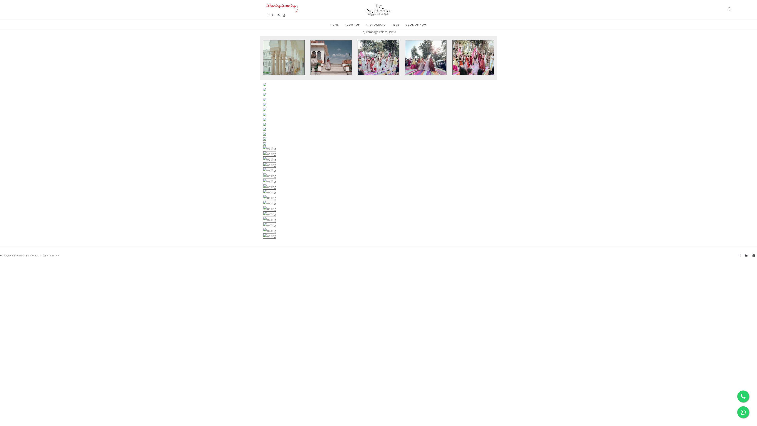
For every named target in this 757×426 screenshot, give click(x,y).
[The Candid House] (378, 9)
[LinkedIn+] (747, 255)
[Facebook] (740, 255)
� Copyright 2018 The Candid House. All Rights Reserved (30, 255)
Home (334, 24)
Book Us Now (416, 24)
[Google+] (754, 255)
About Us (352, 24)
